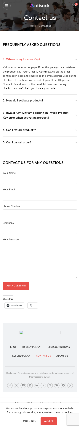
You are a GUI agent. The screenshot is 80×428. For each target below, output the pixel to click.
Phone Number (11, 206)
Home (32, 25)
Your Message (11, 239)
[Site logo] (40, 5)
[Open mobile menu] (6, 5)
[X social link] (16, 385)
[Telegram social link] (63, 385)
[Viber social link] (70, 385)
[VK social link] (57, 385)
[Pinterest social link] (30, 385)
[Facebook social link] (10, 385)
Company (8, 223)
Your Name (9, 173)
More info (30, 421)
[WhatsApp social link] (50, 385)
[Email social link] (23, 385)
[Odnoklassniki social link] (43, 385)
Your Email (9, 189)
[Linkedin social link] (36, 385)
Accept (48, 421)
